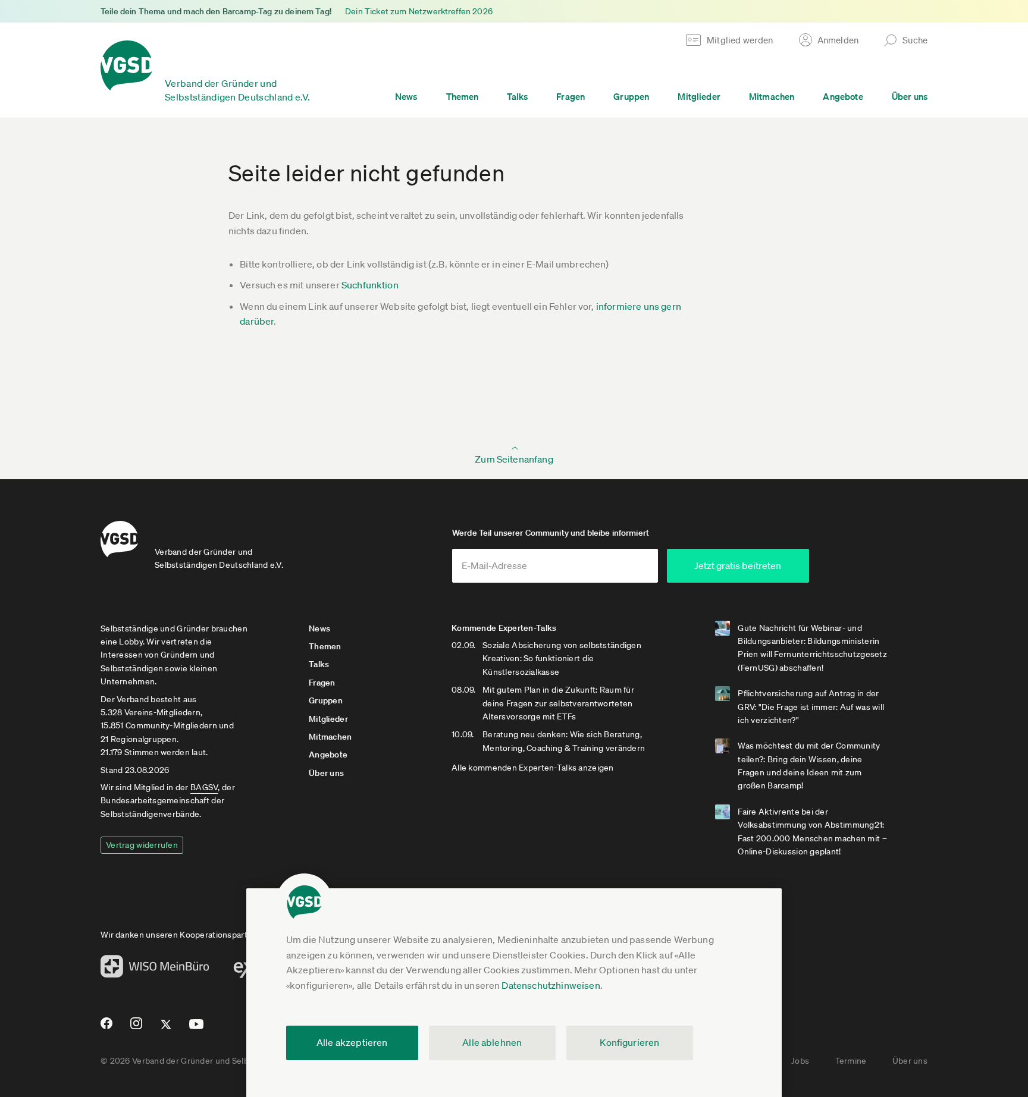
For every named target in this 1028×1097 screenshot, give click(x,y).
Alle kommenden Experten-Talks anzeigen (533, 767)
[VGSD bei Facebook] (105, 1028)
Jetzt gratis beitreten (737, 565)
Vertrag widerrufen (142, 845)
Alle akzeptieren (352, 1042)
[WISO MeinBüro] (155, 970)
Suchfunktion (370, 285)
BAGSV (204, 787)
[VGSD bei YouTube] (196, 1029)
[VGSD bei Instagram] (137, 1028)
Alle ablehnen (492, 1042)
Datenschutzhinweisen (551, 985)
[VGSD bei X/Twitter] (166, 1029)
